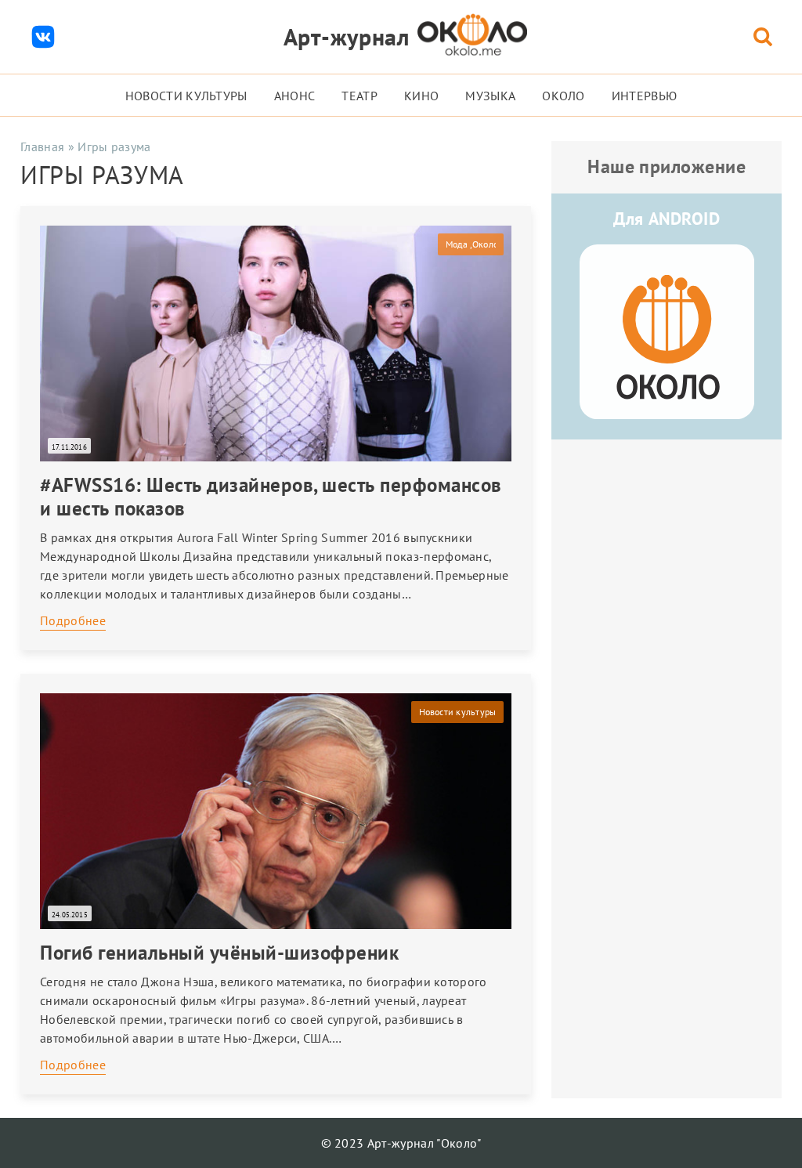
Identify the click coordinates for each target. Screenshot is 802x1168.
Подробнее (73, 620)
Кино (421, 95)
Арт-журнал (347, 36)
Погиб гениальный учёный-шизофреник (219, 952)
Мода (457, 244)
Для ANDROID (666, 219)
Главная (42, 146)
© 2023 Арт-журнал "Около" (401, 1143)
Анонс (295, 95)
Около (563, 95)
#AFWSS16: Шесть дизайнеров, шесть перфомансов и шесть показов (271, 496)
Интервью (644, 95)
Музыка (490, 95)
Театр (359, 95)
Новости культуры (186, 95)
